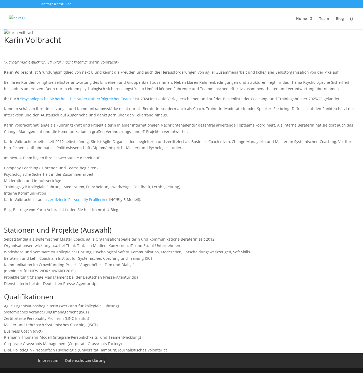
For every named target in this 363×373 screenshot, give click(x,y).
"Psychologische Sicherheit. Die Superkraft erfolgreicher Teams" (77, 98)
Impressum (48, 360)
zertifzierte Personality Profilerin (76, 199)
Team (324, 19)
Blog (340, 19)
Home (301, 19)
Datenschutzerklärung (85, 360)
